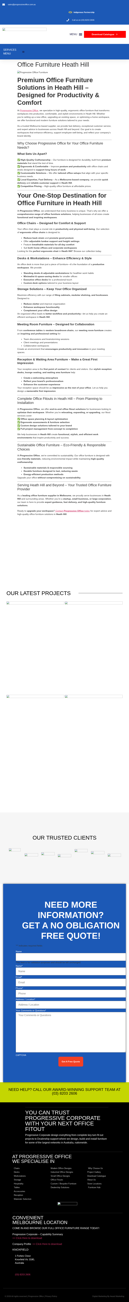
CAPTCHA (21, 1055)
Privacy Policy (51, 1296)
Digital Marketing (99, 1296)
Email (19, 977)
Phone (19, 988)
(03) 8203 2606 (22, 1274)
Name (19, 951)
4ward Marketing (117, 1296)
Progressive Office (29, 110)
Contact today (72, 511)
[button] (76, 34)
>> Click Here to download (27, 1238)
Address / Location (25, 999)
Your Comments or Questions (31, 1010)
